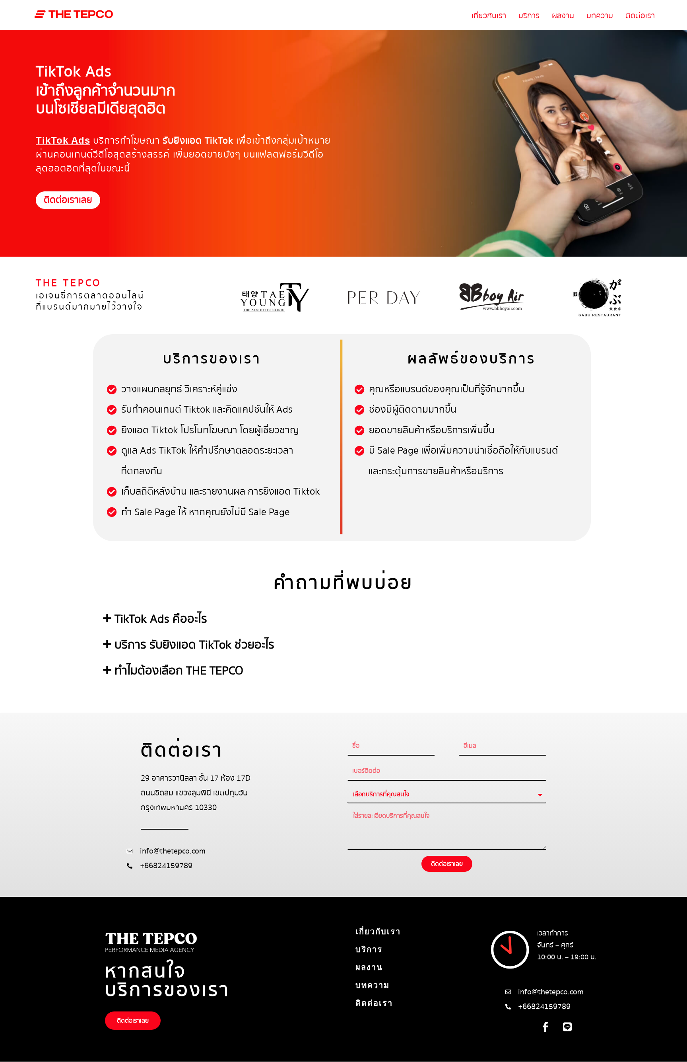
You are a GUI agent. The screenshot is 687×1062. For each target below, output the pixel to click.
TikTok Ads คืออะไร (160, 619)
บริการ (529, 16)
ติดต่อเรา (640, 16)
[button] (343, 619)
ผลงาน (563, 16)
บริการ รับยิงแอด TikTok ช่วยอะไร (194, 644)
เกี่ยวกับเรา (489, 16)
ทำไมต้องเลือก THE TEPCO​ (178, 670)
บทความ (599, 16)
